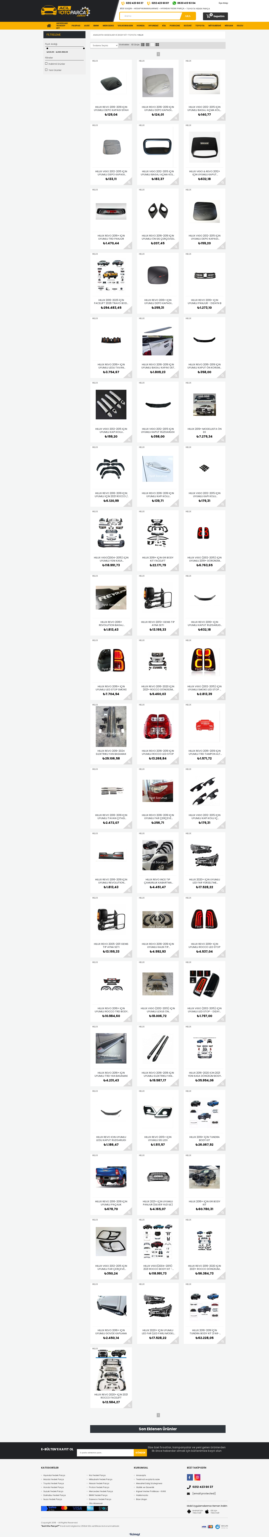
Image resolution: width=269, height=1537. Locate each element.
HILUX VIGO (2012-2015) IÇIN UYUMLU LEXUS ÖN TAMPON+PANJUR (158, 1010)
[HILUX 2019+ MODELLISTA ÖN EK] (204, 404)
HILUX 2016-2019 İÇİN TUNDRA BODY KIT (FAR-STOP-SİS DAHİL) (204, 1332)
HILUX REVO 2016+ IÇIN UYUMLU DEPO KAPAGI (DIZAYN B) (157, 302)
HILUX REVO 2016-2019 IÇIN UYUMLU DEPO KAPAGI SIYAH (111, 108)
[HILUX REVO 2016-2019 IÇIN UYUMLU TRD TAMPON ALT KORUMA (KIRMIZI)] (204, 726)
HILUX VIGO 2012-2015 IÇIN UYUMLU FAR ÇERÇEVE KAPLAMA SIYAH (111, 1267)
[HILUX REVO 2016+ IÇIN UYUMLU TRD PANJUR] (111, 211)
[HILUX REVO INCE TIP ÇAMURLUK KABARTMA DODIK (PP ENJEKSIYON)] (157, 855)
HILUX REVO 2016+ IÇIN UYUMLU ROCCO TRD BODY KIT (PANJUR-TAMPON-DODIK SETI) (111, 1010)
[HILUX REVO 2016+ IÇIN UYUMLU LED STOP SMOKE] (111, 662)
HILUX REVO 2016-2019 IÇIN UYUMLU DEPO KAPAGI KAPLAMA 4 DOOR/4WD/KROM (158, 108)
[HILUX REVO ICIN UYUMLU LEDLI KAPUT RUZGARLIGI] (111, 1112)
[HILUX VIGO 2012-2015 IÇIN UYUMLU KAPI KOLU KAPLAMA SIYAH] (204, 468)
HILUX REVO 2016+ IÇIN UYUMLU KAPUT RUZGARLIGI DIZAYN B (204, 624)
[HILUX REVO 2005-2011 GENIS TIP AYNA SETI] (111, 919)
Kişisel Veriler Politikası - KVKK (151, 1491)
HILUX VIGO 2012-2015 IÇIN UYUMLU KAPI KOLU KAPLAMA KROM (111, 430)
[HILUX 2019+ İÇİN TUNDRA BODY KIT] (204, 1112)
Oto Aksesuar (96, 1503)
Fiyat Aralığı (51, 44)
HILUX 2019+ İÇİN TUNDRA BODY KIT (204, 1139)
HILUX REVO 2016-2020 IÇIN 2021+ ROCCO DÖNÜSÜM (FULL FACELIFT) (157, 688)
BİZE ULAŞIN (126, 8)
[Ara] (188, 16)
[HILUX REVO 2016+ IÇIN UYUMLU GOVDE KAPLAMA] (111, 1306)
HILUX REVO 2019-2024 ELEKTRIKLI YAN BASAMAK (111, 752)
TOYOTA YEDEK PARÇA (198, 8)
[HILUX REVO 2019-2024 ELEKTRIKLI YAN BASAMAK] (111, 726)
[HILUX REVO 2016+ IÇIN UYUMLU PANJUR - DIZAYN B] (204, 275)
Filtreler (49, 57)
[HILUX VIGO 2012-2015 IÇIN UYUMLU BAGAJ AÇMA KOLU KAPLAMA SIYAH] (157, 147)
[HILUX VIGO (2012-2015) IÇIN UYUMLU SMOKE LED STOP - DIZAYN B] (204, 662)
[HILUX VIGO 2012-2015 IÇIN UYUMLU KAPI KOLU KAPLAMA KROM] (111, 404)
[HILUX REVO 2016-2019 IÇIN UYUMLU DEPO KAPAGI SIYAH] (111, 82)
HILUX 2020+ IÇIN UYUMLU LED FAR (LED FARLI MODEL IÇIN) (158, 1332)
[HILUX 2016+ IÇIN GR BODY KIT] (204, 1177)
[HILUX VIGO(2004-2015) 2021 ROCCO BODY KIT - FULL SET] (157, 1241)
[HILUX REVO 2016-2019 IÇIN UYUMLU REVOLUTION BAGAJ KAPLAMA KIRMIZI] (111, 855)
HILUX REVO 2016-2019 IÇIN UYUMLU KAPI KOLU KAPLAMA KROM (158, 495)
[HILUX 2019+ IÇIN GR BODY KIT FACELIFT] (157, 533)
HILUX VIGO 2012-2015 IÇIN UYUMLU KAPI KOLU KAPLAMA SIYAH (204, 495)
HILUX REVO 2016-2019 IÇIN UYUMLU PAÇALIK (111, 1203)
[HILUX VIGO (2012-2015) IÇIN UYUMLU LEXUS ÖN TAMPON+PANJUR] (157, 984)
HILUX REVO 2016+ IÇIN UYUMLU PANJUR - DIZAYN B (204, 302)
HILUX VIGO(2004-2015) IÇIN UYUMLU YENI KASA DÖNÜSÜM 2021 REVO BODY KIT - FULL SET (111, 559)
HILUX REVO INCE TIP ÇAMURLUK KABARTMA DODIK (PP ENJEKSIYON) (157, 881)
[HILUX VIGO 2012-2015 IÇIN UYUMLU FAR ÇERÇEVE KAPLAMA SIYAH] (111, 1241)
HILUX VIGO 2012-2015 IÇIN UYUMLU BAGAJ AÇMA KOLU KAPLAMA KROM (204, 108)
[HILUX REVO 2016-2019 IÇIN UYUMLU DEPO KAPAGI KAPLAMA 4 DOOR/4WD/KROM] (157, 82)
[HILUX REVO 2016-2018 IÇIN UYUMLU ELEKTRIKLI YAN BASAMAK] (157, 1048)
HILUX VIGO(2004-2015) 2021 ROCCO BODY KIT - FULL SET (157, 1267)
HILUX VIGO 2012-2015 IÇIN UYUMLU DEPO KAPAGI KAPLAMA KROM (111, 173)
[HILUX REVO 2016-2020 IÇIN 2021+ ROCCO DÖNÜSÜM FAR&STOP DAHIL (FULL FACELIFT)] (204, 1241)
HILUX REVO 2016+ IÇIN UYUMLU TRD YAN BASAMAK (111, 1074)
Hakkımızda (142, 1495)
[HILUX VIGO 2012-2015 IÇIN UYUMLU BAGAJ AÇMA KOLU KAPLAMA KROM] (204, 82)
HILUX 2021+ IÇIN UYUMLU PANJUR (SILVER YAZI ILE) (158, 1203)
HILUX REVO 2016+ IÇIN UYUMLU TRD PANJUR (111, 237)
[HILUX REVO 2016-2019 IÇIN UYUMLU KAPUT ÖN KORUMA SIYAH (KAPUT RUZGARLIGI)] (204, 340)
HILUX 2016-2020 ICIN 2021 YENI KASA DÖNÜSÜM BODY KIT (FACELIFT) (204, 1074)
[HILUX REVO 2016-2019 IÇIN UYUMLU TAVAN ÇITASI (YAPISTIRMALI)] (111, 790)
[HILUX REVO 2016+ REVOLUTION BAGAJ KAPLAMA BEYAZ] (111, 597)
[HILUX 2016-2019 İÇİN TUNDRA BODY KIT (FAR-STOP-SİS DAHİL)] (204, 1306)
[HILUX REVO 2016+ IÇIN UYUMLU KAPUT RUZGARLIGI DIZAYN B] (204, 597)
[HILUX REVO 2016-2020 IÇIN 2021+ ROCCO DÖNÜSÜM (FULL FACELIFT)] (157, 662)
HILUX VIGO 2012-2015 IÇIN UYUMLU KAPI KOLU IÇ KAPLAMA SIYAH (204, 817)
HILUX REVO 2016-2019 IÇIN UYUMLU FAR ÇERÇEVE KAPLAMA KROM (158, 817)
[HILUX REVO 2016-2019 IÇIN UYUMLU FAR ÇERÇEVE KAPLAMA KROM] (157, 790)
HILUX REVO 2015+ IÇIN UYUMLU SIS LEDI (157, 1139)
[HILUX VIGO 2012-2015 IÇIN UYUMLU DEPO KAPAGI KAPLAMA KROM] (111, 147)
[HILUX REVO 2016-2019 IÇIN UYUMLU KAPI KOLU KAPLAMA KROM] (157, 468)
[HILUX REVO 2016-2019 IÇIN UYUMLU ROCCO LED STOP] (157, 726)
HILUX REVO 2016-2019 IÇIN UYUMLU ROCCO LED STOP (158, 752)
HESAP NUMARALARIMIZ (146, 8)
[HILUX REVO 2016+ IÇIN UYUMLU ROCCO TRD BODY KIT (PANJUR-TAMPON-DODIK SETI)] (111, 984)
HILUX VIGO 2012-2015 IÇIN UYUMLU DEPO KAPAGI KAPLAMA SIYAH (204, 237)
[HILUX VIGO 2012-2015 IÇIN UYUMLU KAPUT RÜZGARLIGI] (157, 404)
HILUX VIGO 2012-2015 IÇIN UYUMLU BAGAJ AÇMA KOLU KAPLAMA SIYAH (158, 173)
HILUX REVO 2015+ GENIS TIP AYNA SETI (158, 624)
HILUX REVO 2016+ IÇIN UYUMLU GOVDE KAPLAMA (111, 1332)
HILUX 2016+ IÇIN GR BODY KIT (204, 1203)
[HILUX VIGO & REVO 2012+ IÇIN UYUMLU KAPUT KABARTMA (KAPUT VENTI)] (204, 147)
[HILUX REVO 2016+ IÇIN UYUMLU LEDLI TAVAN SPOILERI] (111, 340)
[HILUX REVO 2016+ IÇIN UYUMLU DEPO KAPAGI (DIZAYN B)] (157, 275)
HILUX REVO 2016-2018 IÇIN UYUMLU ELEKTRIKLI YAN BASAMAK (158, 1074)
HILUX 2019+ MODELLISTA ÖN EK (205, 430)
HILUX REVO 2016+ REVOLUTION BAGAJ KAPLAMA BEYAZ (111, 624)
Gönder (140, 1452)
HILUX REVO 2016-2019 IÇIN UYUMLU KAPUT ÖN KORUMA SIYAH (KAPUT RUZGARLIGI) (204, 366)
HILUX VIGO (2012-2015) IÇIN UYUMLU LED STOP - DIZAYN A (204, 1010)
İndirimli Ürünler (57, 64)
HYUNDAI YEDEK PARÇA (172, 8)
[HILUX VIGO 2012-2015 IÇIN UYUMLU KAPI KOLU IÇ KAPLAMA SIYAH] (204, 790)
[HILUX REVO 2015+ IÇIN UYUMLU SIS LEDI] (157, 1112)
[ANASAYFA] (47, 26)
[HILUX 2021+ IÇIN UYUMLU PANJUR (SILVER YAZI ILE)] (157, 1177)
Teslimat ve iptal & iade (148, 1479)
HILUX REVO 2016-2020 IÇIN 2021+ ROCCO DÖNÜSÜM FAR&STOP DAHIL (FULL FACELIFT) (204, 1267)
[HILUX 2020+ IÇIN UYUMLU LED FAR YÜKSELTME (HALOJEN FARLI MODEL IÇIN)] (204, 855)
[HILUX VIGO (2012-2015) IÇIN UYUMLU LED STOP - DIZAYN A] (204, 984)
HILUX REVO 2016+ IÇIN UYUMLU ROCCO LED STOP (204, 945)
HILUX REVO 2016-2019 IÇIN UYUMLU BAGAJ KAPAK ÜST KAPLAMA (157, 366)
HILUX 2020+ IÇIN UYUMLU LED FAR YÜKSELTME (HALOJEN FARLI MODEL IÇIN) (204, 881)
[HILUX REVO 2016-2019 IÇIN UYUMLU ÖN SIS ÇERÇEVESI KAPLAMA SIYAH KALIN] (157, 211)
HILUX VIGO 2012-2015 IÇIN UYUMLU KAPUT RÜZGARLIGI (158, 430)
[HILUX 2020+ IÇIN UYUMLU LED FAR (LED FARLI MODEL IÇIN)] (157, 1306)
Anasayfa (141, 1475)
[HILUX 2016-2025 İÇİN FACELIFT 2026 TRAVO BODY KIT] (111, 275)
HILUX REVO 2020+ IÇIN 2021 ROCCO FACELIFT (111, 1396)
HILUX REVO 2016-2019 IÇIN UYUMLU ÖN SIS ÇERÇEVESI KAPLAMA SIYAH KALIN (158, 237)
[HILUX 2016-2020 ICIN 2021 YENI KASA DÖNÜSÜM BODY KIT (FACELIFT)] (204, 1048)
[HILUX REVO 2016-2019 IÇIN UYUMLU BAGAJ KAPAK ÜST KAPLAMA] (157, 340)
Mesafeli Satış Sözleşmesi (149, 1483)
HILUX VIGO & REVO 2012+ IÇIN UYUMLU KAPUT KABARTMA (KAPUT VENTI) (204, 173)
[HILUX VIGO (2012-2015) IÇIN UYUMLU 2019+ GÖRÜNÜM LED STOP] (204, 533)
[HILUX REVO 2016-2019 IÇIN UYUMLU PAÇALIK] (111, 1177)
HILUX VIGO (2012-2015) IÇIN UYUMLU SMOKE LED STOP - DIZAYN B (204, 688)
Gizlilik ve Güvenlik (145, 1487)
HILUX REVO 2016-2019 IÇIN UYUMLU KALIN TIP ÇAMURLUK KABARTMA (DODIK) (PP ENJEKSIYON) (158, 945)
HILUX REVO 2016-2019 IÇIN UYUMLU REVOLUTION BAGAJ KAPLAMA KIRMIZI (111, 881)
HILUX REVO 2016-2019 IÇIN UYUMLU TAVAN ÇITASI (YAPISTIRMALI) (111, 817)
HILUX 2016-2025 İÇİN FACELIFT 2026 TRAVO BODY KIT (111, 302)
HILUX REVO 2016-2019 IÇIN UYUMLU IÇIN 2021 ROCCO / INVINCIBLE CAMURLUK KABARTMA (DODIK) (111, 495)
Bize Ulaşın (141, 1499)
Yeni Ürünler (55, 70)
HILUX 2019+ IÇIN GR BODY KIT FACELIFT (157, 559)
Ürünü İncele (127, 117)
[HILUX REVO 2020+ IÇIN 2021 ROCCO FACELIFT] (111, 1370)
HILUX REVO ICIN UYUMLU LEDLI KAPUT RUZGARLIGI (111, 1139)
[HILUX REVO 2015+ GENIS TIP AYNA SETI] (157, 597)
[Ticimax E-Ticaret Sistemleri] (134, 1534)
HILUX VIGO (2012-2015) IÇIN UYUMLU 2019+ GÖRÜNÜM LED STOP (204, 559)
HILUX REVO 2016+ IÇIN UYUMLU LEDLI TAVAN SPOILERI (111, 366)
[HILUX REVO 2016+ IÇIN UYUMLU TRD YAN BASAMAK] (111, 1048)
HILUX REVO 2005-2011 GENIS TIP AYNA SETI (111, 945)
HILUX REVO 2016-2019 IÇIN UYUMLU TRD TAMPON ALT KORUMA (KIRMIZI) (205, 752)
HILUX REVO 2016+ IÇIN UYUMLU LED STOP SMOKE (111, 688)
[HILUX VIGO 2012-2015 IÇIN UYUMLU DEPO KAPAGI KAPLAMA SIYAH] (204, 211)
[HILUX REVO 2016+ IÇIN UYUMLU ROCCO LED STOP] (204, 919)
